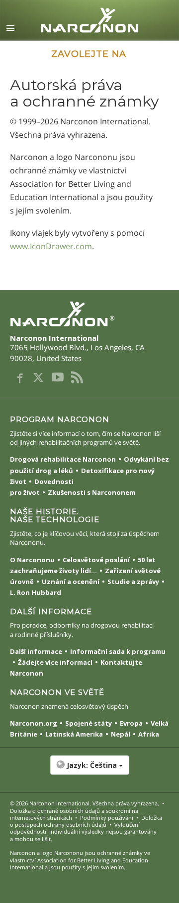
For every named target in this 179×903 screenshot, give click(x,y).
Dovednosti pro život (42, 487)
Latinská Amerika (74, 734)
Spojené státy (88, 723)
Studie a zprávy (133, 581)
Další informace (36, 651)
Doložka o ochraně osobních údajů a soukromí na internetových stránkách (74, 814)
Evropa (131, 723)
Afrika (148, 734)
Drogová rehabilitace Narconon (63, 459)
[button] (89, 770)
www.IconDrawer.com (51, 246)
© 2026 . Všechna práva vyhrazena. (84, 803)
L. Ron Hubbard (35, 592)
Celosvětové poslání (96, 559)
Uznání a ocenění (70, 581)
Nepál (120, 734)
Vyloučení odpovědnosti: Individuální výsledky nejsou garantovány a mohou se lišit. (83, 832)
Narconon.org (33, 723)
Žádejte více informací (55, 662)
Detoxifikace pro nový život (82, 476)
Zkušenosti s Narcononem (91, 492)
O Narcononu (32, 559)
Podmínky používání (106, 817)
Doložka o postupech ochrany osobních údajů (86, 821)
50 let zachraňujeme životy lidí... (83, 565)
